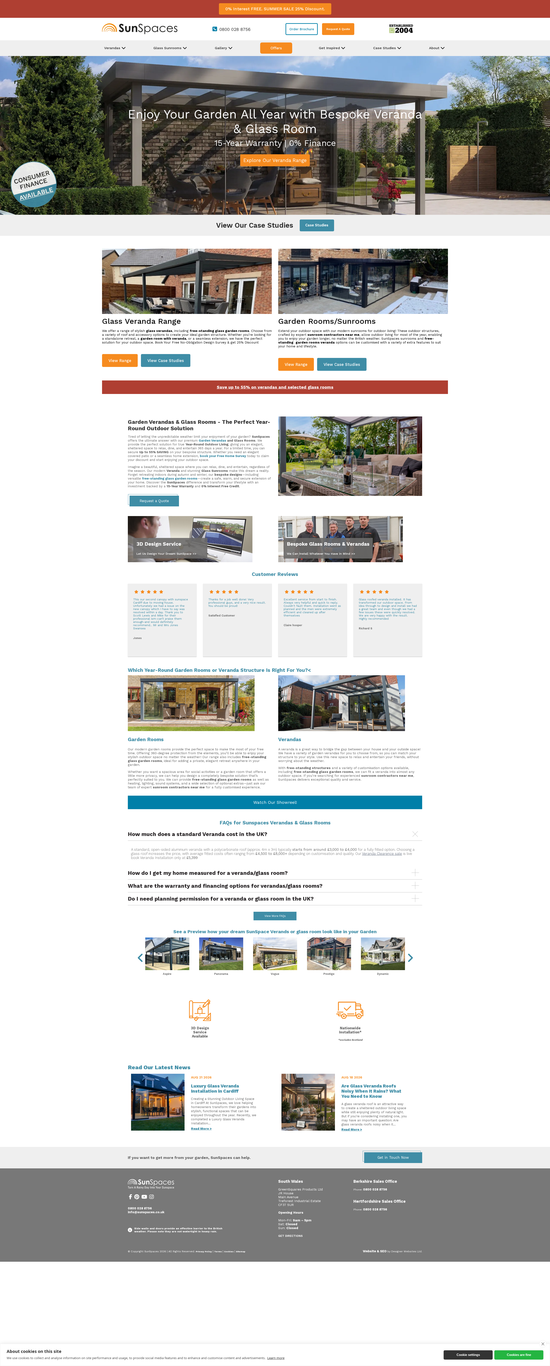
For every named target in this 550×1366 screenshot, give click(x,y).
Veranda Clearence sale (382, 854)
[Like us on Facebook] (130, 1197)
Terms (218, 1251)
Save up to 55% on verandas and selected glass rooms (275, 387)
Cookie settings (468, 1355)
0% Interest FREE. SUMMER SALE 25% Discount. (275, 8)
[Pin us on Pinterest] (136, 1197)
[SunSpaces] (139, 33)
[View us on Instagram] (151, 1197)
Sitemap (240, 1251)
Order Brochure (301, 29)
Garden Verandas (212, 440)
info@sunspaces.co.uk (146, 1212)
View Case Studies (165, 360)
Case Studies (316, 225)
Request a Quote (154, 501)
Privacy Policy (204, 1251)
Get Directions (290, 1235)
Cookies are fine (519, 1355)
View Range (119, 360)
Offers (276, 48)
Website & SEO (375, 1251)
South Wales (290, 1181)
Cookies (229, 1251)
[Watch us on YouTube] (144, 1197)
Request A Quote (338, 29)
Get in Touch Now (393, 1157)
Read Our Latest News (159, 1067)
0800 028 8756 (235, 29)
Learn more (275, 1358)
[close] (542, 1344)
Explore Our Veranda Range (275, 160)
